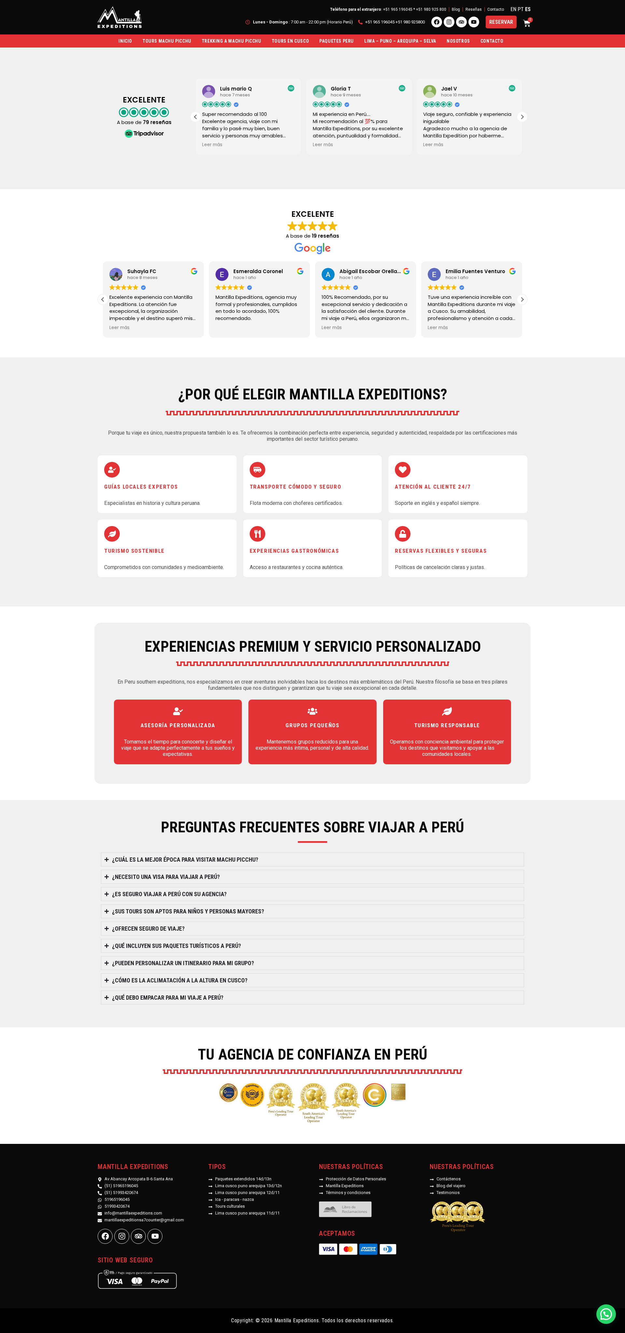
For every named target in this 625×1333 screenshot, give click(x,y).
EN (513, 9)
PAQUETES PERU (336, 41)
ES (528, 9)
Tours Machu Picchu (167, 41)
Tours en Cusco (290, 41)
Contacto (492, 41)
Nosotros (458, 41)
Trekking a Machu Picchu (231, 41)
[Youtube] (473, 22)
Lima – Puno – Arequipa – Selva (400, 41)
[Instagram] (449, 22)
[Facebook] (436, 22)
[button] (522, 117)
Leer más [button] (212, 145)
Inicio (125, 41)
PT (521, 9)
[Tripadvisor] (461, 22)
